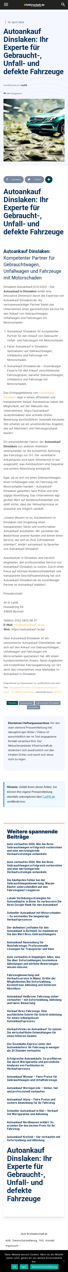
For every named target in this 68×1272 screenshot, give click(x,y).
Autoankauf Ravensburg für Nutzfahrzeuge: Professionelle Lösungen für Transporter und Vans (30, 946)
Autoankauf (26, 703)
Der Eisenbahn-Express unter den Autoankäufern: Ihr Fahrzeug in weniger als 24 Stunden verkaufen (33, 1047)
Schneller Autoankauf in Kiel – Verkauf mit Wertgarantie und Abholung (32, 1112)
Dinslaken (33, 707)
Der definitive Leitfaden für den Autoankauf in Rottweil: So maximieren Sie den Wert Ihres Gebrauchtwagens (32, 931)
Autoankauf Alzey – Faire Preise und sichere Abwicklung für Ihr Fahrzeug (31, 1101)
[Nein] (63, 1261)
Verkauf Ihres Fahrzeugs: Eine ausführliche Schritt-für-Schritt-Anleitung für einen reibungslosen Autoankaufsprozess (34, 1016)
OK (14, 1266)
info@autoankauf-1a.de (29, 625)
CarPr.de (57, 692)
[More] (48, 179)
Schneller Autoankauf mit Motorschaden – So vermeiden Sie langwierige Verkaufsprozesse (34, 916)
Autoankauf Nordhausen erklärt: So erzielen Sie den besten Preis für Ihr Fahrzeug (31, 1126)
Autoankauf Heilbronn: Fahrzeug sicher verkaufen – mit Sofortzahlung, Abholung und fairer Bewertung (34, 1000)
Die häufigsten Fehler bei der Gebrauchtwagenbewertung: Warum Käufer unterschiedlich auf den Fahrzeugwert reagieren (30, 885)
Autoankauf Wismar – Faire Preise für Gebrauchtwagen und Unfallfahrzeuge (32, 1078)
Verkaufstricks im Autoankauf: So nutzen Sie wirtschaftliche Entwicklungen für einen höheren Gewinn (34, 1032)
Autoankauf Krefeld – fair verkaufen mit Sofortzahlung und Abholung (33, 1138)
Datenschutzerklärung (44, 1266)
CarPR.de (49, 796)
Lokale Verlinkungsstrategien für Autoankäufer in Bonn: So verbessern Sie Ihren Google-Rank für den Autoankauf (34, 901)
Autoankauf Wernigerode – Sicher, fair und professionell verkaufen (32, 1089)
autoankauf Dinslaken (47, 703)
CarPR (24, 85)
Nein (24, 1266)
